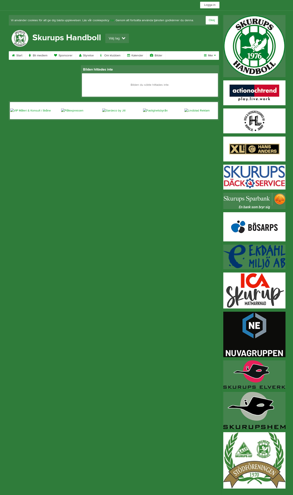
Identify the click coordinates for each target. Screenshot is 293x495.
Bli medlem (39, 55)
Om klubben (112, 55)
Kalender (137, 55)
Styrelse (88, 55)
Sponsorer (65, 55)
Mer (210, 55)
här (112, 20)
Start (18, 55)
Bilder (158, 55)
